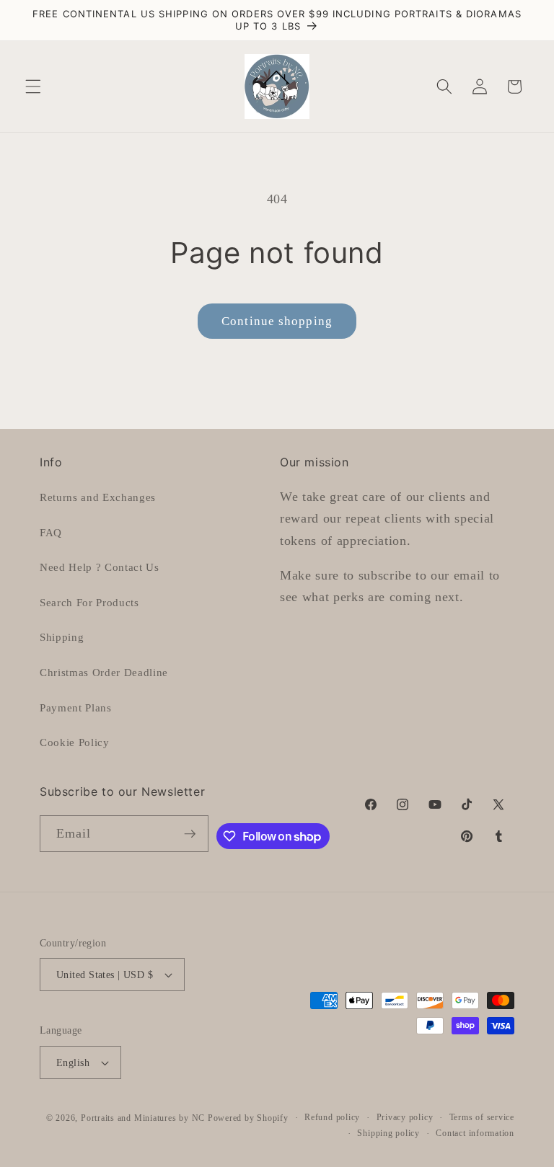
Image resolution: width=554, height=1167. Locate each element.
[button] (33, 86)
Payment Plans (76, 707)
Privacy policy (405, 1117)
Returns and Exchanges (98, 497)
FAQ (51, 532)
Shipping (62, 637)
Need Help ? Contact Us (99, 567)
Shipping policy (388, 1133)
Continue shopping (277, 321)
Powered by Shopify (248, 1118)
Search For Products (89, 602)
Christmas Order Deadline (104, 672)
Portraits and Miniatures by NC (143, 1118)
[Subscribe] (189, 834)
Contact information (475, 1133)
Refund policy (332, 1117)
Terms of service (481, 1117)
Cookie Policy (75, 742)
